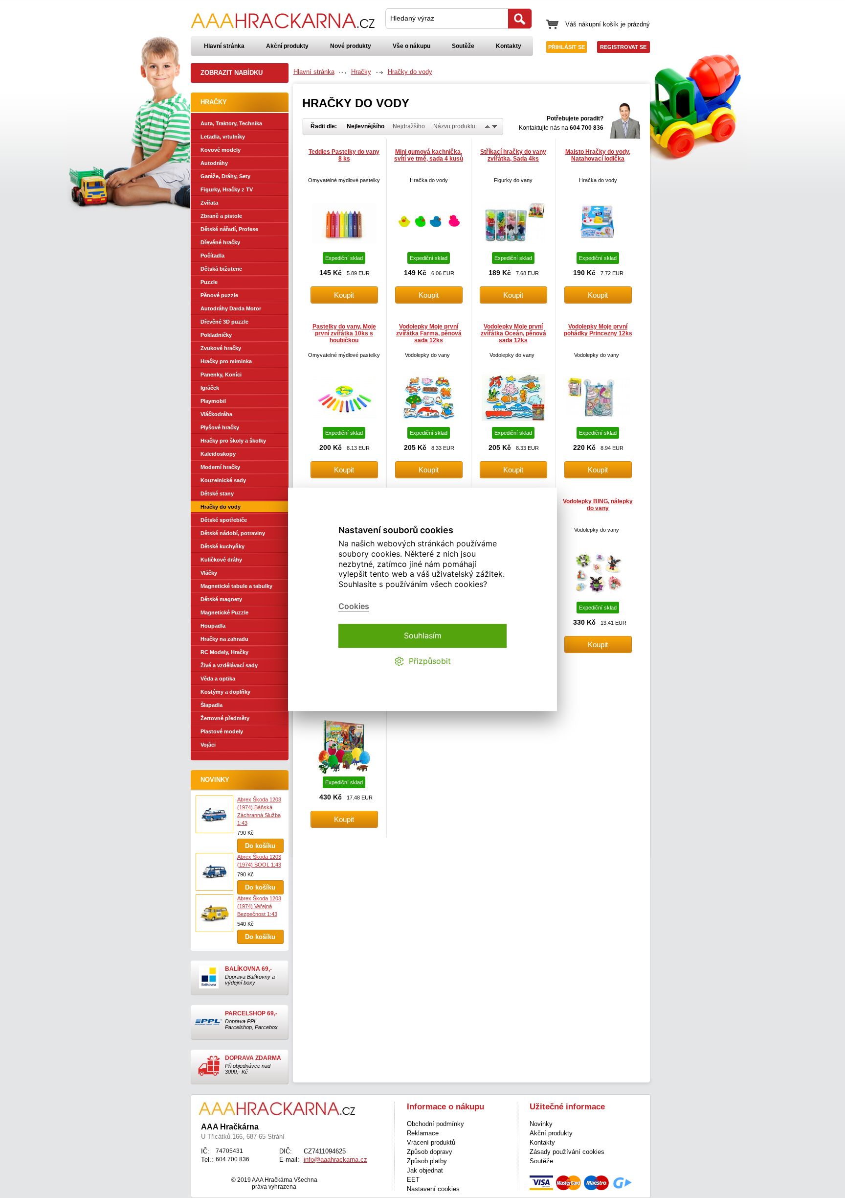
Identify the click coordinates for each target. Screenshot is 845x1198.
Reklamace (423, 1133)
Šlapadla (211, 705)
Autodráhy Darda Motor (230, 308)
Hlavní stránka (224, 46)
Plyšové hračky (219, 427)
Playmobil (213, 401)
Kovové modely (220, 150)
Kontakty (508, 46)
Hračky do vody (220, 507)
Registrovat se (623, 47)
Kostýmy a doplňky (225, 692)
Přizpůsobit (430, 661)
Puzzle (209, 282)
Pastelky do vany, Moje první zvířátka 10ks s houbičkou (344, 333)
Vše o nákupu (411, 46)
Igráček (209, 388)
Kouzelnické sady (223, 480)
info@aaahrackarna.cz (335, 1159)
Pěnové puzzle (219, 295)
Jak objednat (425, 1170)
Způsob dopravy (429, 1151)
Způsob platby (427, 1161)
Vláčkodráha (216, 414)
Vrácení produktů (431, 1142)
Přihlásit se (566, 47)
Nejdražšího (409, 126)
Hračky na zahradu (224, 639)
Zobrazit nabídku (231, 72)
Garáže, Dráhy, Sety (225, 176)
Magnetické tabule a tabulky (236, 586)
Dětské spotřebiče (223, 520)
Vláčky (208, 573)
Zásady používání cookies (567, 1151)
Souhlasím (423, 635)
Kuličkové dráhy (221, 560)
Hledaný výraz (412, 18)
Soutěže (463, 46)
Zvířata (209, 203)
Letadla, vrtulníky (222, 137)
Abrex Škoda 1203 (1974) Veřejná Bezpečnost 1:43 (259, 906)
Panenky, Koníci (221, 374)
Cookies (353, 606)
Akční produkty (287, 46)
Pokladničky (216, 335)
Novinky (214, 779)
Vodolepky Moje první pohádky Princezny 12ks (598, 330)
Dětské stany (217, 493)
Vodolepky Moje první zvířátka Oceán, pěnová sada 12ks (513, 333)
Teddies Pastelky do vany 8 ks (344, 155)
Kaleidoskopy (218, 454)
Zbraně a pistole (221, 216)
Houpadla (212, 626)
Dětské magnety (221, 599)
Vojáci (208, 745)
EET (413, 1179)
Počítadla (212, 255)
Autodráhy (214, 163)
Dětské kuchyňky (222, 546)
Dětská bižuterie (221, 269)
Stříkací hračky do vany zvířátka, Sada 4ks (513, 155)
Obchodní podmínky (435, 1124)
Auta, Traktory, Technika (231, 123)
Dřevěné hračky (220, 242)
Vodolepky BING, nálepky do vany (598, 505)
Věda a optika (217, 678)
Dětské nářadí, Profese (229, 229)
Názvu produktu (454, 126)
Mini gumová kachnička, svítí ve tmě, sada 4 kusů (428, 155)
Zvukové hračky (220, 348)
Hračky (361, 71)
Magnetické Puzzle (224, 612)
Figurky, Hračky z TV (226, 189)
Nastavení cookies (433, 1189)
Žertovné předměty (224, 718)
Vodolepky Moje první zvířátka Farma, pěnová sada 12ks (429, 333)
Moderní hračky (220, 467)
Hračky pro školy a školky (233, 441)
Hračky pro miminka (226, 361)
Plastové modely (221, 731)
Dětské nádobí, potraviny (232, 533)
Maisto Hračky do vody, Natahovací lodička (597, 155)
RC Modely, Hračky (224, 652)
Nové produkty (350, 46)
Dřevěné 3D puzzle (224, 322)
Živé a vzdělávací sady (229, 665)
